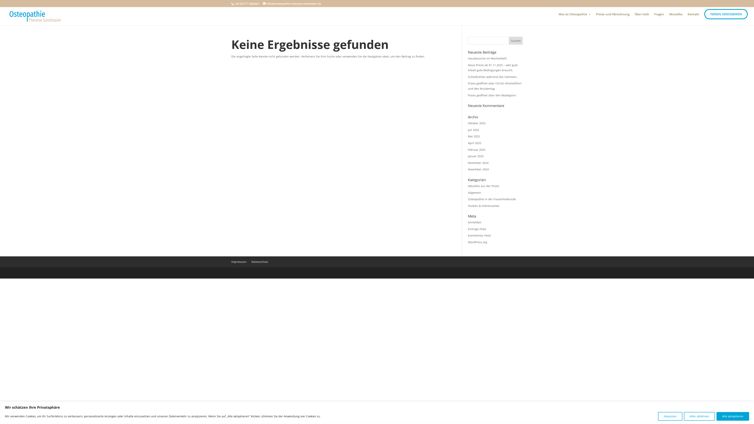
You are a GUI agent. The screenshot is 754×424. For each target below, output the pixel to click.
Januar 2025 (476, 156)
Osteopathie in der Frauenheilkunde (492, 199)
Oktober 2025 (477, 123)
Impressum (238, 262)
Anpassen (670, 416)
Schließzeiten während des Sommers (492, 77)
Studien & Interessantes (484, 206)
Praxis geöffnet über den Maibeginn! (492, 95)
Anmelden (474, 222)
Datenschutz (259, 262)
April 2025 (474, 143)
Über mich (642, 14)
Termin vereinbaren (726, 14)
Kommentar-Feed (479, 235)
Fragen (659, 14)
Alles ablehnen (699, 416)
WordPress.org (477, 242)
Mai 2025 (474, 136)
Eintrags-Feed (477, 229)
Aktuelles (676, 14)
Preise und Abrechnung (613, 14)
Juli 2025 (473, 130)
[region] (377, 412)
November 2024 (478, 169)
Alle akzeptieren (732, 416)
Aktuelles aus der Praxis (483, 186)
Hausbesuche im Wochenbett (487, 58)
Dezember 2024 (478, 163)
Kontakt (693, 14)
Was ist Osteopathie (573, 14)
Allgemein (474, 193)
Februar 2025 (476, 150)
